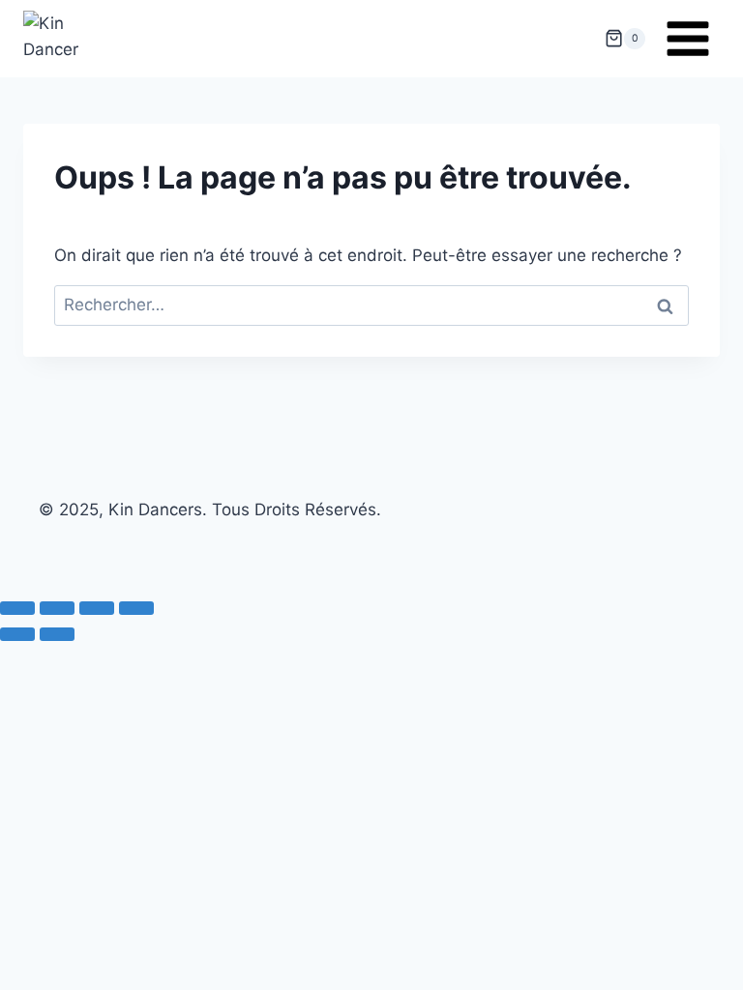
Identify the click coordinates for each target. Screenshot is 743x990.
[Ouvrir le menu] (687, 38)
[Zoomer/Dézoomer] (17, 608)
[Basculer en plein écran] (57, 608)
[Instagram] (371, 541)
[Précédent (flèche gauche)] (17, 634)
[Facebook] (329, 541)
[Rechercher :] (371, 304)
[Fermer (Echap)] (136, 608)
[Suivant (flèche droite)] (57, 634)
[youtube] (413, 541)
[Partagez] (96, 608)
